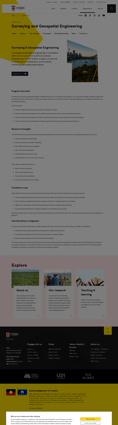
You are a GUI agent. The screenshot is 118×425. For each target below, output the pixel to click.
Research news (74, 356)
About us (23, 33)
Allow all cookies (90, 419)
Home (14, 33)
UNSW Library (95, 361)
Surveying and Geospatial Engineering (47, 26)
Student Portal (53, 355)
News (74, 33)
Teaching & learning (61, 33)
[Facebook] (90, 15)
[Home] (18, 8)
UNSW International (54, 349)
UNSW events (73, 353)
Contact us (83, 33)
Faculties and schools (98, 352)
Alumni (29, 361)
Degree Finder (52, 352)
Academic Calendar (54, 358)
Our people (47, 33)
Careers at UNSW (32, 355)
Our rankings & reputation (99, 349)
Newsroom (72, 350)
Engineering (25, 15)
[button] (20, 74)
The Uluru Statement (35, 408)
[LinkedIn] (85, 15)
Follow (80, 15)
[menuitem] (53, 8)
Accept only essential (90, 423)
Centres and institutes (98, 358)
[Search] (111, 8)
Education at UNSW (33, 358)
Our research (34, 33)
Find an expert (32, 352)
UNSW (13, 15)
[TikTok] (99, 15)
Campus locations (96, 355)
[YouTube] (103, 15)
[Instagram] (94, 15)
